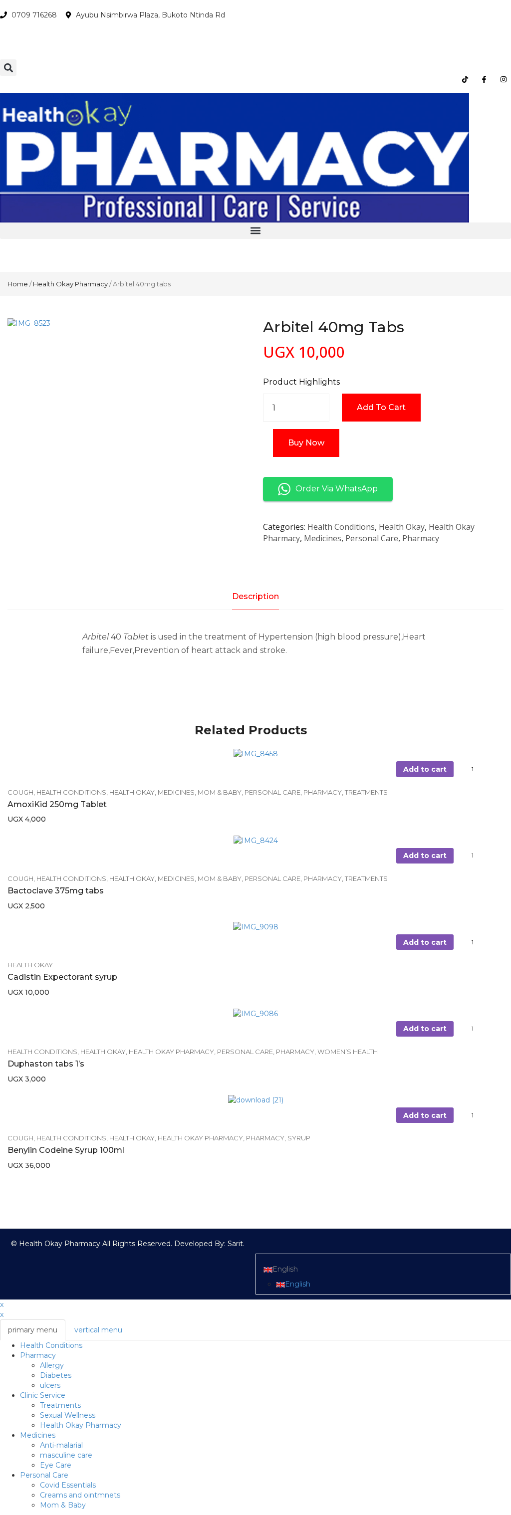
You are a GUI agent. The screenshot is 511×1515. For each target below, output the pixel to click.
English (285, 1269)
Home (17, 284)
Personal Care (371, 538)
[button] (8, 67)
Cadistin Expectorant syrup (62, 977)
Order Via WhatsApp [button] (336, 488)
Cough (20, 792)
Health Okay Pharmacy (70, 284)
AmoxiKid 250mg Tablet (57, 804)
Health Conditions (341, 526)
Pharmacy (420, 538)
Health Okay (402, 526)
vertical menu (98, 1329)
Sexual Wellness (67, 1415)
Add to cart (381, 407)
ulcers (50, 1385)
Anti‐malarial (61, 1445)
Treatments (366, 792)
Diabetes (55, 1375)
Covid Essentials (68, 1485)
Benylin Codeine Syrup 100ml (65, 1150)
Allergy (52, 1365)
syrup (298, 1138)
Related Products (251, 730)
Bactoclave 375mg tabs (55, 890)
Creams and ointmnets (80, 1495)
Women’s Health (347, 1052)
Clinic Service (42, 1395)
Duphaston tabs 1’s (45, 1064)
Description (255, 596)
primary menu (32, 1329)
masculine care (66, 1455)
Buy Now (306, 442)
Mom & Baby (220, 792)
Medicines (322, 538)
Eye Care (55, 1465)
